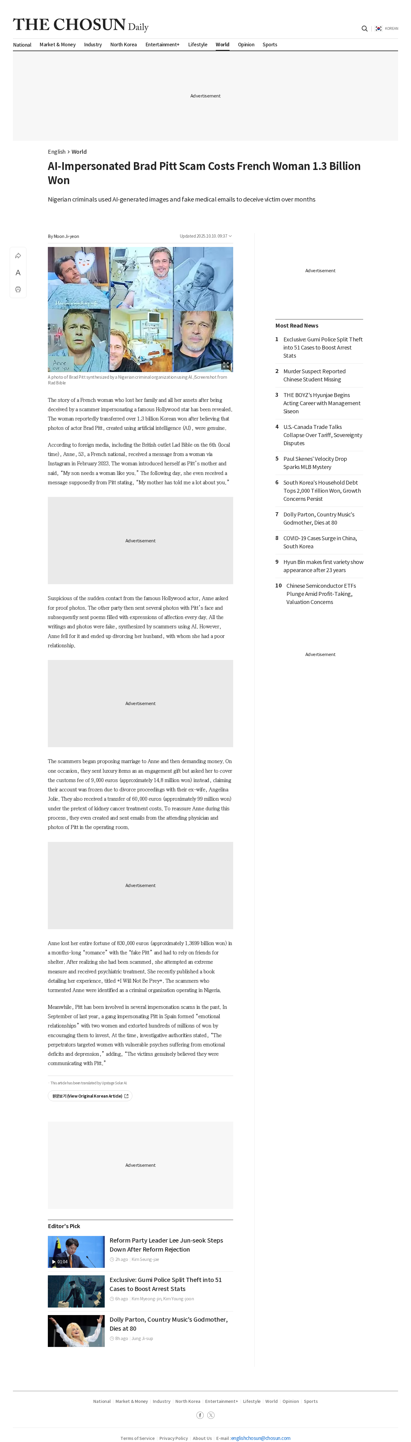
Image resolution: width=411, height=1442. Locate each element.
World (79, 151)
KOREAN (391, 28)
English (57, 151)
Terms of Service (137, 1438)
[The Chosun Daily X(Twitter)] (211, 1416)
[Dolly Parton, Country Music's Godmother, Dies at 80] (76, 1331)
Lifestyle (252, 1401)
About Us (202, 1438)
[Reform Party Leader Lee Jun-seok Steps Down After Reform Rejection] (76, 1252)
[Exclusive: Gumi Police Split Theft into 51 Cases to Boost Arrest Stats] (76, 1291)
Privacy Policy (173, 1438)
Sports (311, 1401)
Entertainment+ (221, 1401)
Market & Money (132, 1401)
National (102, 1401)
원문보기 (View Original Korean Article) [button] (87, 1096)
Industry (161, 1401)
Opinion (291, 1401)
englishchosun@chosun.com (261, 1438)
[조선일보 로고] (81, 25)
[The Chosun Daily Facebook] (201, 1416)
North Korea (187, 1401)
